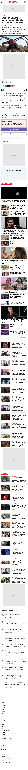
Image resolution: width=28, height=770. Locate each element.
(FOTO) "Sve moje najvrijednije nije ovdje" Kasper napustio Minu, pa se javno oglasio (14, 615)
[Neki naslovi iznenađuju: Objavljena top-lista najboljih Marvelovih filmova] (5, 399)
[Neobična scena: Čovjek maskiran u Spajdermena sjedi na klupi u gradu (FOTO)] (5, 426)
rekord (17, 138)
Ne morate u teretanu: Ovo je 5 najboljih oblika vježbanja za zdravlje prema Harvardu (15, 638)
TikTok (4, 749)
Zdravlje (3, 720)
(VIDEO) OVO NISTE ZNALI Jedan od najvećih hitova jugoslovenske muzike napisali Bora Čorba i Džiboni (18, 553)
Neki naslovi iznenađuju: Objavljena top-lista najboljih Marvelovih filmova (18, 399)
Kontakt (3, 760)
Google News (15, 134)
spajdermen (5, 141)
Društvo (3, 711)
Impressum (4, 754)
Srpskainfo (15, 129)
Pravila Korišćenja (5, 758)
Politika (3, 707)
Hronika (3, 715)
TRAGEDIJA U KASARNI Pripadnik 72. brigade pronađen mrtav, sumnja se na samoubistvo (15, 631)
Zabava (3, 722)
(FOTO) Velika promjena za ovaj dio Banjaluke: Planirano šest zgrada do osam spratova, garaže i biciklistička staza (14, 653)
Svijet (13, 432)
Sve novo (21, 692)
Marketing (3, 756)
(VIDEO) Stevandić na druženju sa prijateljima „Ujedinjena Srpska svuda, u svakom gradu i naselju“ (15, 676)
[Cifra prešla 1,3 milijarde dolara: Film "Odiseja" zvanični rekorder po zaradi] (5, 543)
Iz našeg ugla (4, 732)
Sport (2, 718)
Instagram (5, 745)
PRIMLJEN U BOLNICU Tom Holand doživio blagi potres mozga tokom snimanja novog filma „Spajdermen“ (18, 372)
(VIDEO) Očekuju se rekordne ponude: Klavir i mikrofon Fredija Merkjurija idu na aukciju (18, 498)
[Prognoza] (25, 2)
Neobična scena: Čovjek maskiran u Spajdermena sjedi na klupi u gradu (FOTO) (18, 426)
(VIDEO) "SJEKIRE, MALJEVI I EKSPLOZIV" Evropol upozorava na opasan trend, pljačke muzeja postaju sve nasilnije (18, 479)
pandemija (10, 138)
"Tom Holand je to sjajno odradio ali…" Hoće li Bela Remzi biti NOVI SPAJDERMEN (18, 363)
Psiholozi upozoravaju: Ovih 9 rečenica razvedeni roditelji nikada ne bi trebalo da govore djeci (15, 661)
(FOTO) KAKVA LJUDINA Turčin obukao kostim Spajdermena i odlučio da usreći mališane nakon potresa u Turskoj (17, 435)
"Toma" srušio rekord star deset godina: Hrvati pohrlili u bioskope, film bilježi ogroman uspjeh (18, 444)
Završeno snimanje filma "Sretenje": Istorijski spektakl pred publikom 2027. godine (17, 562)
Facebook (5, 741)
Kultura (4, 15)
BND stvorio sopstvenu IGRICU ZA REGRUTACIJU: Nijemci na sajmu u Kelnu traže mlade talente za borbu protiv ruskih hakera (16, 685)
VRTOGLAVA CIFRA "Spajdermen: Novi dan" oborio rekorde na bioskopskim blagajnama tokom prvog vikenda (18, 408)
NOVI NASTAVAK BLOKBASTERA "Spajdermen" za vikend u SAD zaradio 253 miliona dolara (18, 354)
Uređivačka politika (5, 762)
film (4, 138)
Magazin (13, 341)
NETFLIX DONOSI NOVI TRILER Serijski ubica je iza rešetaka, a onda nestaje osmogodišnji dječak (19, 507)
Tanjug (6, 81)
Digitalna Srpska (5, 730)
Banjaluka (3, 734)
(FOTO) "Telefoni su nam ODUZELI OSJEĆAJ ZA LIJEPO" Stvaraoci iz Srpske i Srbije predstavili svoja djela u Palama (18, 525)
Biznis (2, 713)
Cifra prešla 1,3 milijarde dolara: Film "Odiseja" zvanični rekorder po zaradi (18, 543)
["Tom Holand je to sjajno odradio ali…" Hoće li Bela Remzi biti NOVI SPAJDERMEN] (5, 363)
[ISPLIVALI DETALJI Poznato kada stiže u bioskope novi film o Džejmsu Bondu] (5, 381)
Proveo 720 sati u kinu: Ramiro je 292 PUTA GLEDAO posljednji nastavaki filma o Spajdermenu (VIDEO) (18, 345)
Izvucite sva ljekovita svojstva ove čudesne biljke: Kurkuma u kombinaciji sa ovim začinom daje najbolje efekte (15, 623)
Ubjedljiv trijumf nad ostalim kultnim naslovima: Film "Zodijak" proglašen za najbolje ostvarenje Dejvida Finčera (18, 580)
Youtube (5, 747)
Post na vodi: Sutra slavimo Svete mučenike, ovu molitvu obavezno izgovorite (14, 669)
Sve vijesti (3, 705)
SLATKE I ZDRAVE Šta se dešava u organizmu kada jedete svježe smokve (15, 645)
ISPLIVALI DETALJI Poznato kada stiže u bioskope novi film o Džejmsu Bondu (18, 381)
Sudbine (3, 724)
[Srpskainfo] (14, 2)
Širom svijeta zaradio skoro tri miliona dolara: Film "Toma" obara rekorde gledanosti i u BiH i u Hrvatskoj (18, 417)
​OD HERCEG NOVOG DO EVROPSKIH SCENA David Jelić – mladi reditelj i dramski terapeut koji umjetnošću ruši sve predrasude (18, 516)
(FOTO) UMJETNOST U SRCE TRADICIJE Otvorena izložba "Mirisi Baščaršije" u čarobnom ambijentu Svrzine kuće (18, 535)
